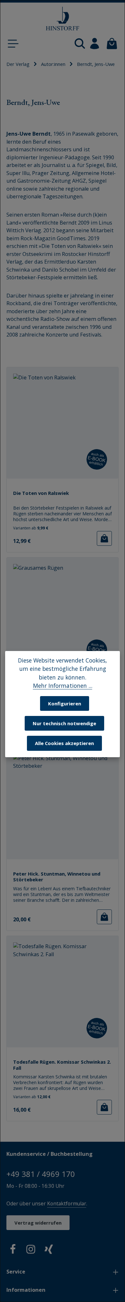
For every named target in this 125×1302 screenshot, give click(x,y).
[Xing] (49, 1250)
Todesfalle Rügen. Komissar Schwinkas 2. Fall (62, 1065)
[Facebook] (13, 1250)
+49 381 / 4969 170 (40, 1174)
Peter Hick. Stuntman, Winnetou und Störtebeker (56, 877)
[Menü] (13, 43)
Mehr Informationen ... (62, 685)
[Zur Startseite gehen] (62, 19)
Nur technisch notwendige (64, 723)
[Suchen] (80, 43)
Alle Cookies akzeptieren (64, 743)
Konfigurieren (64, 703)
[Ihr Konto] (94, 43)
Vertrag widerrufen (38, 1222)
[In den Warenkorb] (104, 538)
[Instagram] (31, 1250)
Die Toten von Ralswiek (41, 493)
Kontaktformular (66, 1203)
